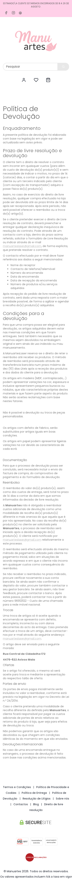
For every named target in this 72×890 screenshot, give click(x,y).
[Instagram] (13, 13)
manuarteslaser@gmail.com (22, 246)
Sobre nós (62, 798)
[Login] (24, 80)
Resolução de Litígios (36, 798)
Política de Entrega (34, 793)
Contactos (20, 804)
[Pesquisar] (63, 67)
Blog (36, 804)
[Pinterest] (20, 13)
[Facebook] (6, 13)
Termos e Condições (17, 787)
